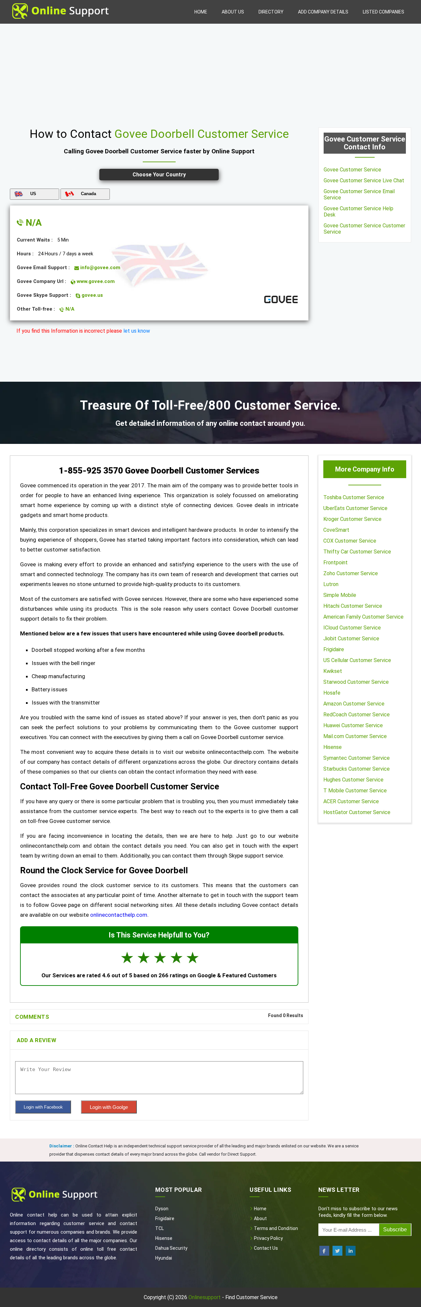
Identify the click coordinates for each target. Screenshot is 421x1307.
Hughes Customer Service (353, 780)
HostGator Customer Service (356, 812)
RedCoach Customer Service (356, 714)
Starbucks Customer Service (356, 769)
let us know (136, 331)
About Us (233, 11)
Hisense (332, 747)
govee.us (91, 295)
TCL (159, 1228)
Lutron (330, 584)
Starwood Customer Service (356, 682)
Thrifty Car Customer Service (357, 552)
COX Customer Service (349, 541)
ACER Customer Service (351, 801)
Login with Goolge (109, 1107)
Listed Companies (383, 11)
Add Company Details (323, 11)
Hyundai (163, 1258)
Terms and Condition (275, 1228)
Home (200, 11)
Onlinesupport (204, 1297)
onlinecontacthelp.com (118, 914)
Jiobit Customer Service (351, 638)
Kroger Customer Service (352, 519)
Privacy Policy (268, 1238)
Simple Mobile (339, 595)
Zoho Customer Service (350, 573)
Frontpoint (335, 562)
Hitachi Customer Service (352, 606)
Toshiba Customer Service (353, 497)
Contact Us (265, 1248)
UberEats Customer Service (355, 508)
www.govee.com (95, 281)
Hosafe (331, 693)
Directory (271, 11)
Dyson (161, 1208)
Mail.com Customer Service (355, 736)
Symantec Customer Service (356, 758)
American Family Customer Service (363, 617)
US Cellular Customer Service (357, 660)
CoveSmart (336, 530)
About (260, 1218)
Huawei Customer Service (353, 725)
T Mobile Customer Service (355, 790)
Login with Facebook (43, 1107)
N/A (32, 222)
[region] (210, 73)
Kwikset (332, 671)
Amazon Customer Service (353, 704)
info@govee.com (99, 267)
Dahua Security (171, 1248)
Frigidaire (333, 649)
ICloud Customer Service (352, 628)
